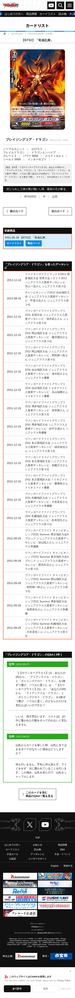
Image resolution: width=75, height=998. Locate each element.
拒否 (45, 988)
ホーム (4, 33)
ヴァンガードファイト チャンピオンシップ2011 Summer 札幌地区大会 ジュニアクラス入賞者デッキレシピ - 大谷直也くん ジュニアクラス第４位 (47, 627)
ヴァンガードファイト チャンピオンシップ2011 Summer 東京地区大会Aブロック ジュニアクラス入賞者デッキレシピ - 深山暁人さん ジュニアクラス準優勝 (47, 538)
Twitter (30, 824)
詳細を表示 (66, 989)
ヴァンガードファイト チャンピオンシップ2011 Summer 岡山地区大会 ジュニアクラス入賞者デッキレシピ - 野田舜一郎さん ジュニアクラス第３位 (47, 583)
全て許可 (17, 988)
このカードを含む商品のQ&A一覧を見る (39, 794)
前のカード (16, 211)
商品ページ (34, 243)
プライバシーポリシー (37, 924)
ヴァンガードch (51, 5)
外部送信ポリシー (37, 927)
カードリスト (17, 34)
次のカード (58, 211)
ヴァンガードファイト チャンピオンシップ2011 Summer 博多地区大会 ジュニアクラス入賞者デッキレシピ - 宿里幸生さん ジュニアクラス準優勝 (47, 605)
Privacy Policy (63, 980)
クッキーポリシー (37, 930)
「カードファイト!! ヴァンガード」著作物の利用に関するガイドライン (37, 933)
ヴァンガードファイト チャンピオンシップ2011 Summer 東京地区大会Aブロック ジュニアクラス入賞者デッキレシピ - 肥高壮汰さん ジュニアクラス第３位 (47, 560)
